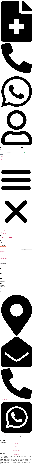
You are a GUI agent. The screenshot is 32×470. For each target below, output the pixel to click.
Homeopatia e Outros (3, 161)
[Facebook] (11, 147)
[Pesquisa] (24, 152)
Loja (1, 157)
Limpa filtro (3, 246)
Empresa (3, 229)
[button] (16, 196)
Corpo (1, 242)
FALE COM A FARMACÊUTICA (6, 237)
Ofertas (2, 162)
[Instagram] (1, 147)
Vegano (2, 160)
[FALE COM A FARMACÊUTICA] (1, 236)
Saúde (2, 232)
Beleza (2, 159)
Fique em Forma (3, 158)
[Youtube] (22, 147)
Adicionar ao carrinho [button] (3, 263)
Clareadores (2, 243)
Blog (1, 163)
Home (2, 156)
